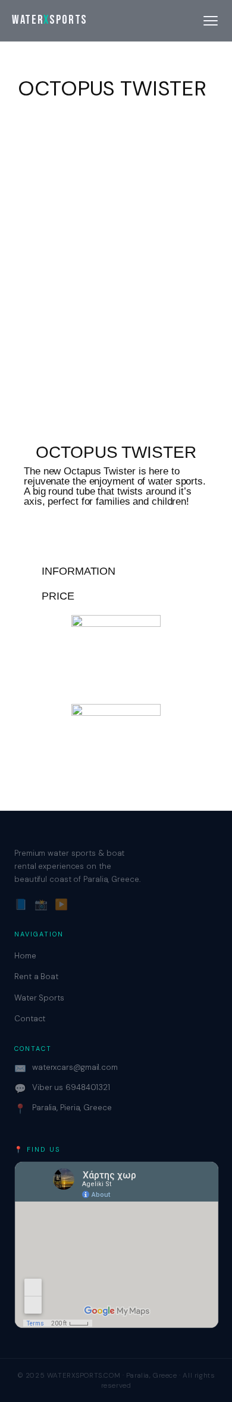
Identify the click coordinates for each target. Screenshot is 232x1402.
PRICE (58, 596)
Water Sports (39, 998)
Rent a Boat (36, 976)
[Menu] (210, 21)
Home (25, 956)
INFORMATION (78, 571)
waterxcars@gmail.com (66, 1068)
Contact (29, 1019)
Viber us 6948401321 (62, 1088)
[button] (116, 571)
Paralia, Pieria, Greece (63, 1109)
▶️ (61, 904)
